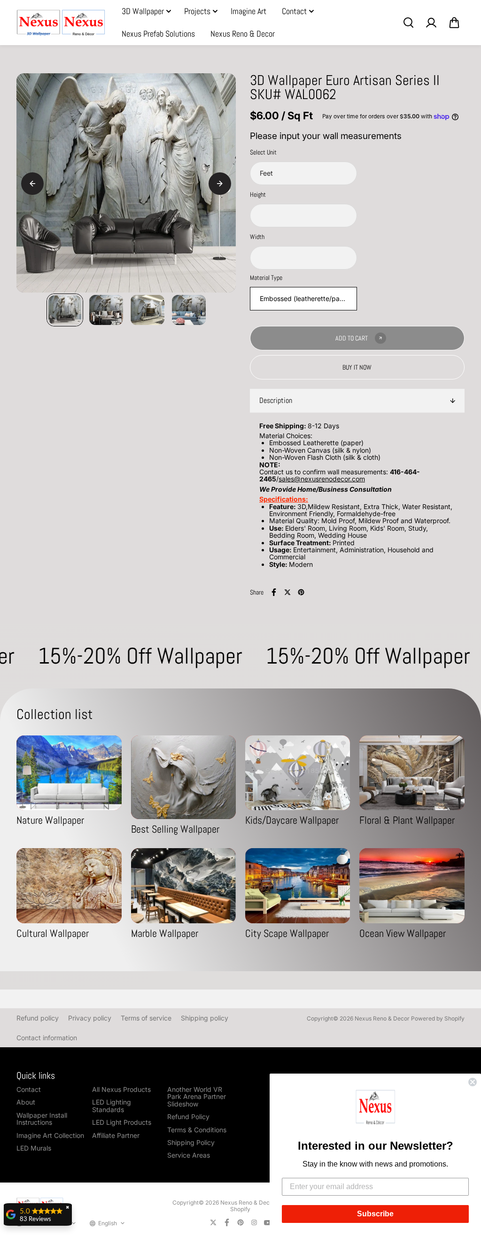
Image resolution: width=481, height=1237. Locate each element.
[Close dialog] (472, 1082)
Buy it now (357, 367)
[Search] (408, 22)
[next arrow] (220, 183)
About (25, 1102)
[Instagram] (254, 1222)
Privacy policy (89, 1018)
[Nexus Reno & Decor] (61, 22)
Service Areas (188, 1155)
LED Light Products (121, 1122)
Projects (197, 11)
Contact (294, 11)
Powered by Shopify (438, 1018)
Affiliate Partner (116, 1135)
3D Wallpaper (143, 11)
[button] (375, 1109)
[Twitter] (287, 592)
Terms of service (146, 1018)
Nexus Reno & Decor (242, 33)
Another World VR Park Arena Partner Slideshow (196, 1096)
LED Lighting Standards (111, 1105)
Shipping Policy (191, 1142)
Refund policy (37, 1018)
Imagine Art (248, 11)
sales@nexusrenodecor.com (322, 479)
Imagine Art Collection (50, 1135)
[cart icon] (454, 22)
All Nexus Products (121, 1089)
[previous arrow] (32, 183)
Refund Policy (188, 1116)
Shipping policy (204, 1018)
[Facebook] (273, 592)
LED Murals (33, 1148)
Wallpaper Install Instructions (41, 1119)
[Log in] (431, 22)
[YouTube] (267, 1222)
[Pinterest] (301, 592)
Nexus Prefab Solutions (158, 33)
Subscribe (375, 1214)
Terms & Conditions (196, 1129)
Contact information (46, 1038)
